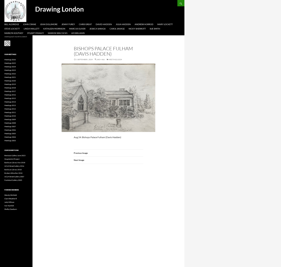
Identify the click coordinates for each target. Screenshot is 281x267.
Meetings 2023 (10, 70)
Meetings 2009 (10, 119)
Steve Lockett (12, 28)
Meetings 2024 (115, 59)
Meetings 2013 (10, 105)
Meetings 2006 (10, 130)
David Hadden (104, 24)
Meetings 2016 (10, 95)
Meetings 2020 (10, 81)
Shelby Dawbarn (10, 209)
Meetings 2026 (10, 60)
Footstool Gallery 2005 (13, 180)
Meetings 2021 (10, 77)
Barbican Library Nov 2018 (14, 162)
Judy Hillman (9, 202)
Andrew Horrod (144, 24)
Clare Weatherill (10, 199)
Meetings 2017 (10, 91)
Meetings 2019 (10, 84)
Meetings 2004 (10, 137)
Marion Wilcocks (57, 33)
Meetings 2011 (10, 112)
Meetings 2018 (10, 88)
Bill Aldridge (11, 24)
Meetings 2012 (10, 109)
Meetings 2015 (10, 98)
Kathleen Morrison (54, 28)
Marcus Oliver (77, 28)
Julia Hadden (123, 24)
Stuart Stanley (35, 33)
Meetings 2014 (10, 102)
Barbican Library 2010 (13, 169)
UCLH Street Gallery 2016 (14, 166)
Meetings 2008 (10, 123)
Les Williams (78, 33)
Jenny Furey (68, 24)
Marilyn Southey (13, 33)
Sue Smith (155, 28)
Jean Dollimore (49, 24)
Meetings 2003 (10, 140)
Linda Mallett (31, 28)
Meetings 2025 (10, 63)
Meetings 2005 (10, 133)
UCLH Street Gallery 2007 (14, 177)
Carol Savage (117, 28)
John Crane (29, 24)
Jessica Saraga (97, 28)
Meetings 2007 (10, 126)
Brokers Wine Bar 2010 (13, 173)
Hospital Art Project (11, 159)
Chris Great (85, 24)
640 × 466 (101, 59)
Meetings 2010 (10, 116)
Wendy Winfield (10, 195)
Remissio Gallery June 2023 (14, 155)
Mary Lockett (165, 24)
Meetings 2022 (10, 74)
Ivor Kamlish (9, 206)
